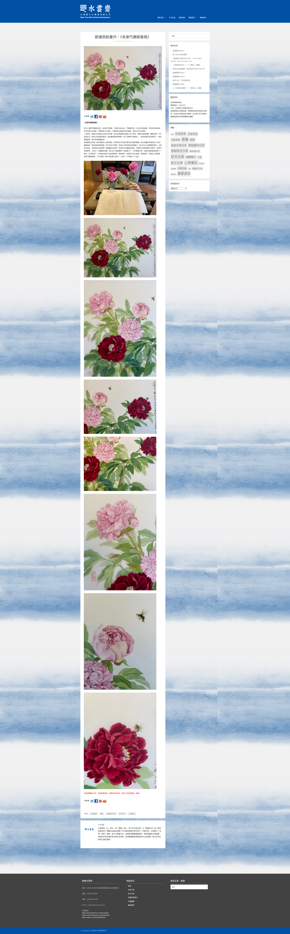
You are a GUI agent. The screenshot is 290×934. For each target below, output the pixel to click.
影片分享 (177, 163)
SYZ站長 (101, 825)
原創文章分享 (179, 145)
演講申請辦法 (133, 897)
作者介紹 (131, 890)
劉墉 (101, 814)
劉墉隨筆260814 (178, 73)
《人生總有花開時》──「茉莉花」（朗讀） (188, 88)
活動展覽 (173, 168)
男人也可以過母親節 (180, 54)
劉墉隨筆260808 (178, 84)
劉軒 (192, 139)
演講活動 (182, 17)
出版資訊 (175, 140)
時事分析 (201, 163)
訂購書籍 (131, 901)
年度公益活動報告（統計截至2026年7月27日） (189, 69)
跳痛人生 (173, 174)
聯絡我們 (203, 17)
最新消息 (160, 17)
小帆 (199, 157)
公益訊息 (193, 134)
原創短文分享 (179, 150)
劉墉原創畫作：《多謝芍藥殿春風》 (123, 37)
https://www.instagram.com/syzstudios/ (96, 915)
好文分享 (122, 814)
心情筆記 (132, 814)
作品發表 (94, 814)
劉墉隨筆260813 (178, 76)
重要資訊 (184, 173)
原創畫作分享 (111, 814)
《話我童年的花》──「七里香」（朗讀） (187, 65)
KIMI (172, 134)
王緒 (189, 168)
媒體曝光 (191, 157)
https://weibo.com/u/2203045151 (94, 917)
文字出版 (172, 17)
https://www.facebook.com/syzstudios (95, 913)
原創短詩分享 (195, 151)
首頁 (129, 886)
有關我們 (191, 17)
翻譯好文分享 (197, 169)
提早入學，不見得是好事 (181, 80)
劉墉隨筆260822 (178, 51)
